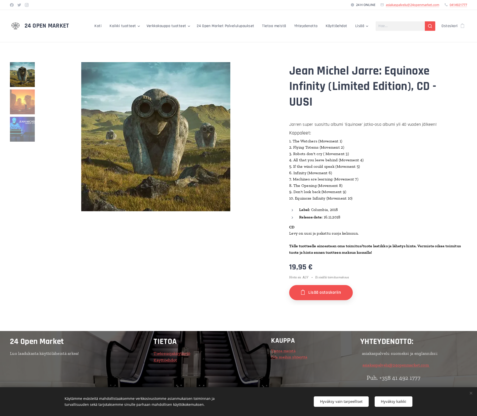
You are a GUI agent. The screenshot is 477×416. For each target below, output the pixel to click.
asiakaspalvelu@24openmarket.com (412, 4)
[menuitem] (99, 26)
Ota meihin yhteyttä (289, 357)
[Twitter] (19, 5)
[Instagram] (27, 5)
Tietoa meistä (283, 350)
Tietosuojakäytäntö (172, 353)
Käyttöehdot (165, 360)
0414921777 (458, 4)
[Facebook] (12, 5)
